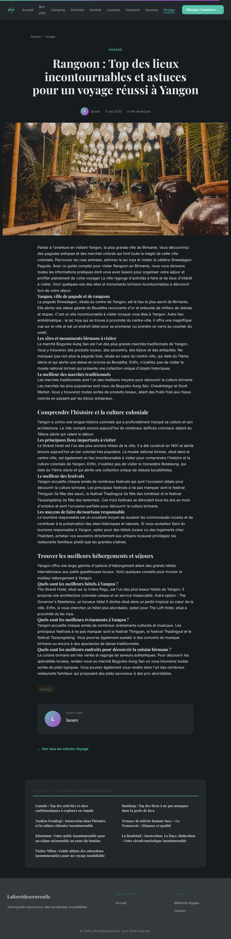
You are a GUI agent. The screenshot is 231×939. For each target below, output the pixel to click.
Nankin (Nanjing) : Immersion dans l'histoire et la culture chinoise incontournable (70, 823)
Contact (180, 911)
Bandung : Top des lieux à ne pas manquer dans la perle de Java (155, 808)
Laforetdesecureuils (28, 896)
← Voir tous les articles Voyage (62, 749)
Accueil (28, 10)
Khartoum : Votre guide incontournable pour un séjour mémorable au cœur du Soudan (70, 838)
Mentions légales (186, 903)
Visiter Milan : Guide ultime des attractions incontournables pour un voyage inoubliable (70, 853)
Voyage (169, 10)
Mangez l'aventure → (202, 10)
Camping (58, 10)
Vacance (151, 10)
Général (95, 10)
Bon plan (42, 10)
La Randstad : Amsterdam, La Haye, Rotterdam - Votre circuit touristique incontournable (158, 838)
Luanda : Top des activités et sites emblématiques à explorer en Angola (64, 808)
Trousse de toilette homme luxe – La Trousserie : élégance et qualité (150, 823)
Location (113, 10)
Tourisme (132, 10)
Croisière (77, 10)
